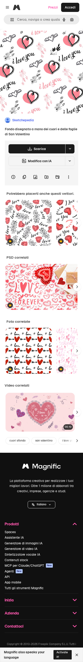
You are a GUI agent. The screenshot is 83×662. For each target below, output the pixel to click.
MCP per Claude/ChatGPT (28, 565)
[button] (41, 504)
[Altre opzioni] (68, 177)
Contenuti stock (16, 560)
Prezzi (53, 7)
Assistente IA (14, 537)
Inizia (9, 599)
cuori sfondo (17, 440)
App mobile (13, 582)
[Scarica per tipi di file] (69, 148)
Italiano (41, 504)
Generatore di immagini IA (23, 543)
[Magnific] (41, 467)
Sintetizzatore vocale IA (22, 554)
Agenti (13, 571)
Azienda (12, 613)
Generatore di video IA (21, 549)
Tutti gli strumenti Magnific (24, 588)
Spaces (10, 532)
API (7, 577)
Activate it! (62, 655)
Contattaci (14, 626)
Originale (30, 39)
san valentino (44, 440)
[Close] (76, 655)
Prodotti (12, 523)
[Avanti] (77, 223)
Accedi (70, 7)
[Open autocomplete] (10, 19)
